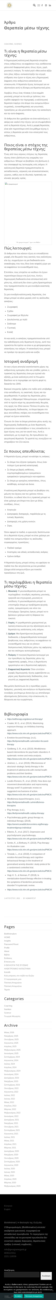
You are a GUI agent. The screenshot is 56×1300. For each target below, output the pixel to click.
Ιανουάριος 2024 (11, 1074)
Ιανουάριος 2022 (11, 1116)
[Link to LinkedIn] (50, 5)
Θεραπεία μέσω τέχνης (26, 28)
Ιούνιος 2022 (9, 1099)
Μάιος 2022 (9, 1102)
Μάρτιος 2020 (10, 1182)
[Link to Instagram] (46, 5)
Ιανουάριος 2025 (11, 1053)
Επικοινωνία (9, 962)
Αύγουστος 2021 (11, 1134)
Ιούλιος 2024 (9, 1064)
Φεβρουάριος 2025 (12, 1050)
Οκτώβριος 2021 (11, 1127)
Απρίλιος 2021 (10, 1144)
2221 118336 (10, 1256)
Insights (7, 941)
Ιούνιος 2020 (9, 1172)
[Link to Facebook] (42, 5)
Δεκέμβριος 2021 (11, 1120)
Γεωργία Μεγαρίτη (12, 1016)
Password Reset (11, 944)
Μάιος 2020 (9, 1175)
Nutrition (7, 1009)
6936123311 (10, 1253)
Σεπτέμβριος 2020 (12, 1161)
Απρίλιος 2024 (10, 1067)
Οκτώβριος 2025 (11, 1039)
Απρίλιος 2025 (10, 1046)
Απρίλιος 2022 (10, 1106)
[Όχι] (52, 1290)
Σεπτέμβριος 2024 (12, 1057)
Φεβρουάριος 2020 (12, 1186)
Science (18, 44)
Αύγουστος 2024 (11, 1060)
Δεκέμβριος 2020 (11, 1151)
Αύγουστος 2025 (11, 1043)
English (7, 1209)
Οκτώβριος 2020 (11, 1158)
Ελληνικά (8, 1206)
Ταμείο (7, 990)
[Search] (33, 5)
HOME (7, 937)
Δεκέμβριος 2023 (11, 1078)
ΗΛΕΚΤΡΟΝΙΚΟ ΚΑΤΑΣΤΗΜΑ (17, 969)
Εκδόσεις (8, 958)
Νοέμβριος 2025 (11, 1036)
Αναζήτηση (9, 1270)
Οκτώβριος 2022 (11, 1088)
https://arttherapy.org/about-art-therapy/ (25, 719)
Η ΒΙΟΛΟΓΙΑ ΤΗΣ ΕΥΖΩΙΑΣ (16, 965)
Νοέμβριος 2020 (11, 1155)
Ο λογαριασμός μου (12, 979)
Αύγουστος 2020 (11, 1165)
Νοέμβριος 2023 (11, 1081)
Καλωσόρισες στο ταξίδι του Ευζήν (19, 976)
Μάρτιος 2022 (10, 1109)
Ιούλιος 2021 (9, 1137)
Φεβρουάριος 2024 (12, 1071)
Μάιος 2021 (9, 1141)
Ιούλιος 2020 (9, 1168)
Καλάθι (7, 972)
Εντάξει (18, 1296)
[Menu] (38, 5)
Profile (7, 948)
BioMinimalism (10, 934)
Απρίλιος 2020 (10, 1179)
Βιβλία (7, 955)
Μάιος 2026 (9, 1032)
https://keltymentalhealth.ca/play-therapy (25, 813)
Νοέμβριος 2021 (11, 1123)
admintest (31, 898)
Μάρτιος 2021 (10, 1148)
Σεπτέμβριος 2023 (12, 1085)
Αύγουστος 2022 (11, 1092)
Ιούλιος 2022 (9, 1095)
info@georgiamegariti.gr (15, 1249)
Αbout (6, 951)
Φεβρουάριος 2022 (12, 1113)
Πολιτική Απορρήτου (13, 983)
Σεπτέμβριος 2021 (12, 1130)
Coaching (8, 44)
